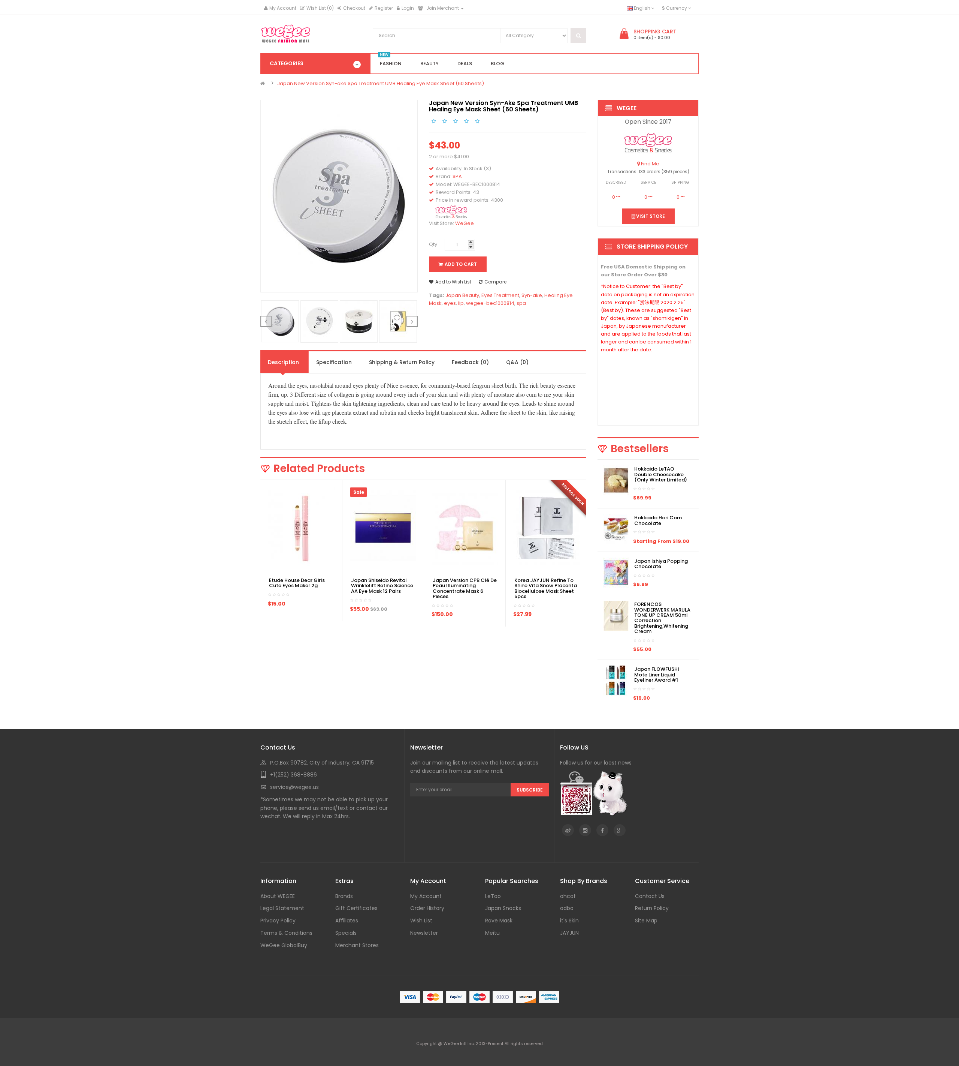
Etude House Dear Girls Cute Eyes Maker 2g (297, 583)
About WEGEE (277, 896)
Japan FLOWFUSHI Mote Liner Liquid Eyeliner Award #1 (656, 675)
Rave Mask (498, 920)
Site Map (646, 920)
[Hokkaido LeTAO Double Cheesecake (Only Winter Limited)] (616, 480)
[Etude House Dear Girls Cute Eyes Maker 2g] (301, 528)
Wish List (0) (320, 8)
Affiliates (346, 920)
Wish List (421, 920)
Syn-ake (531, 295)
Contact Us (650, 896)
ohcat (568, 896)
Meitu (492, 933)
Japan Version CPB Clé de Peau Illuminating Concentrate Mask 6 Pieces (465, 588)
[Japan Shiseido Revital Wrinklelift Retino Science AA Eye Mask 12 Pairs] (383, 528)
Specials (346, 933)
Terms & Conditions (286, 933)
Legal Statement (282, 908)
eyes (450, 303)
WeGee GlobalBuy (283, 945)
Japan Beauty (462, 295)
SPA (457, 176)
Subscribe (530, 790)
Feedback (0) (470, 362)
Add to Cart (461, 264)
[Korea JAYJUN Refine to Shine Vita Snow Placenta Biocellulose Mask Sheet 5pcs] (546, 528)
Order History (427, 908)
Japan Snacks (503, 908)
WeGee (464, 223)
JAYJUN (569, 933)
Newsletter (424, 933)
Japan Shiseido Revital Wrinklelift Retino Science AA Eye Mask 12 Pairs (382, 586)
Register (384, 8)
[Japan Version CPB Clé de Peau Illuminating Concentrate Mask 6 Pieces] (465, 528)
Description (283, 362)
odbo (567, 908)
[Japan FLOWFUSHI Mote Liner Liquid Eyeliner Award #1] (616, 680)
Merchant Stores (357, 945)
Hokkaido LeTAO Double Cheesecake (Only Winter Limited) (660, 474)
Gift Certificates (356, 908)
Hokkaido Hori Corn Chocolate (658, 520)
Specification (334, 362)
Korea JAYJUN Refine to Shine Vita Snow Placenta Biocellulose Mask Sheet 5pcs (545, 588)
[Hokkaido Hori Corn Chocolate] (616, 528)
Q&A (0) (517, 362)
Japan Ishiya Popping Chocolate (661, 564)
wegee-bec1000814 (490, 303)
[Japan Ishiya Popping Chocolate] (616, 572)
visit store (650, 216)
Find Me (649, 163)
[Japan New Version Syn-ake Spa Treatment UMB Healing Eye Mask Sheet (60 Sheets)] (280, 321)
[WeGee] (648, 143)
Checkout (354, 8)
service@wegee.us (294, 787)
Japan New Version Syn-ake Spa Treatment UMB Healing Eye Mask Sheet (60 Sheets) (380, 83)
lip (461, 303)
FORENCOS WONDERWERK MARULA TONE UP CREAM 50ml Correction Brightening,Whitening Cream (662, 617)
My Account (282, 8)
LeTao (493, 896)
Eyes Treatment (500, 295)
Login (408, 8)
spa (521, 303)
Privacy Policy (278, 920)
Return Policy (652, 908)
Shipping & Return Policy (402, 362)
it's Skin (569, 920)
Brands (344, 896)
